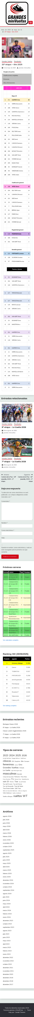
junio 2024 (6, 900)
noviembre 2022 (8, 961)
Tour (16, 781)
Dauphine (17, 761)
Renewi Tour (18, 779)
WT (25, 795)
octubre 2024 (7, 887)
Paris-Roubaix (6, 779)
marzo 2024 (7, 910)
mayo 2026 (7, 826)
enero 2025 (7, 877)
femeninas (8, 764)
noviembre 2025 (8, 843)
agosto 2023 (7, 930)
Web (3, 538)
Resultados (17, 61)
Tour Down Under (8, 788)
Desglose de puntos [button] (9, 72)
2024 (12, 755)
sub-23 (6, 781)
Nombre (4, 523)
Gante (16, 765)
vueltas (17, 795)
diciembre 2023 (8, 920)
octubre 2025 (7, 846)
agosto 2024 (7, 893)
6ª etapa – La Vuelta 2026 (11, 737)
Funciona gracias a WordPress (13, 1010)
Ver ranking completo (10, 705)
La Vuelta (6, 770)
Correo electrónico (7, 530)
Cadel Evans (23, 758)
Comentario (5, 501)
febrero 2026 (7, 836)
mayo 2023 (7, 941)
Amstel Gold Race (7, 758)
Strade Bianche (25, 779)
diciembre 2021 (8, 967)
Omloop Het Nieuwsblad (8, 776)
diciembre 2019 (8, 978)
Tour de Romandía (8, 786)
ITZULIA (21, 768)
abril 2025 (6, 867)
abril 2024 (6, 907)
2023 (5, 755)
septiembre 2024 (8, 890)
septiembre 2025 (8, 850)
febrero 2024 (7, 914)
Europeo (26, 761)
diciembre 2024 (8, 880)
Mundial (19, 774)
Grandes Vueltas (7, 61)
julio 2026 (6, 820)
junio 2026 (6, 823)
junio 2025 (6, 860)
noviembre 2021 (8, 971)
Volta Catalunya (7, 793)
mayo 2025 (7, 863)
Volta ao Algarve (22, 790)
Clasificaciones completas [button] (10, 75)
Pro (12, 779)
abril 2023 (6, 944)
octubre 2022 (7, 964)
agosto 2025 (7, 853)
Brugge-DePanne (16, 758)
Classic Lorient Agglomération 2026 (14, 731)
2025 (18, 755)
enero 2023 (7, 954)
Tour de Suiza (18, 786)
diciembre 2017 (8, 984)
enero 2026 (7, 840)
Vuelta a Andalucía (16, 793)
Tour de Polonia (17, 784)
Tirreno (12, 781)
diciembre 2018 (8, 981)
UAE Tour (18, 788)
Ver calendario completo (10, 640)
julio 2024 (6, 897)
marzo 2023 (7, 947)
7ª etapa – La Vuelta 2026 (14, 461)
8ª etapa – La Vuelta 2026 (14, 427)
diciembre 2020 (8, 974)
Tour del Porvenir (8, 784)
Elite (22, 761)
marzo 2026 (7, 833)
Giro (20, 764)
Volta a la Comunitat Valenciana (10, 790)
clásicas (7, 760)
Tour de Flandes (22, 781)
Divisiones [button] (6, 79)
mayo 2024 (7, 904)
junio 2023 (6, 937)
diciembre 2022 (8, 957)
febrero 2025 (7, 873)
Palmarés (17, 776)
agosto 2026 (7, 816)
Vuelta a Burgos (8, 796)
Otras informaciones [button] (9, 83)
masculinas (9, 773)
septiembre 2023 (8, 927)
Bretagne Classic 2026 (10, 724)
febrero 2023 (7, 951)
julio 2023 (6, 934)
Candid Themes (20, 1012)
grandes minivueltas (24, 68)
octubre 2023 (7, 924)
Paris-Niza (24, 776)
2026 (24, 755)
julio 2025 (6, 857)
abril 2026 (6, 830)
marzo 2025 (7, 870)
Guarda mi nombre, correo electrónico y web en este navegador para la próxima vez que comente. (16, 550)
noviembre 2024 (8, 883)
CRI (13, 761)
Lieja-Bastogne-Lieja (16, 770)
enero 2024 (7, 917)
